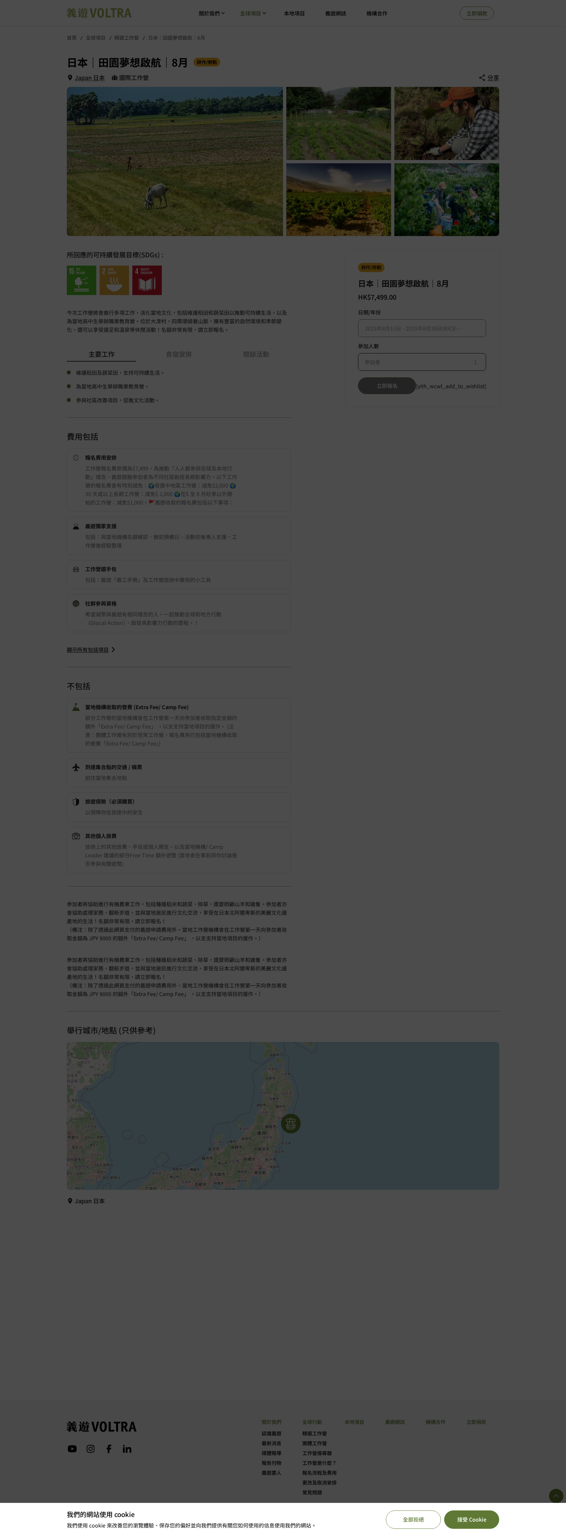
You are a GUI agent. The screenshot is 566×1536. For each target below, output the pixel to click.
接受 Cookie (471, 1519)
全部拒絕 (413, 1519)
